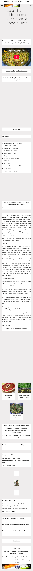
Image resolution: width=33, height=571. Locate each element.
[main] (16, 17)
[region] (16, 2)
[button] (2, 6)
